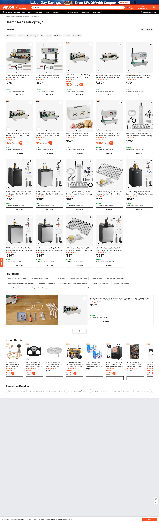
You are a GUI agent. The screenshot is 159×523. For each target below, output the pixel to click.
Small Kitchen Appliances (23, 16)
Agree (149, 519)
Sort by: (143, 29)
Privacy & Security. (68, 519)
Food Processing (35, 16)
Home (7, 16)
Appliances (13, 16)
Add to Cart (19, 95)
